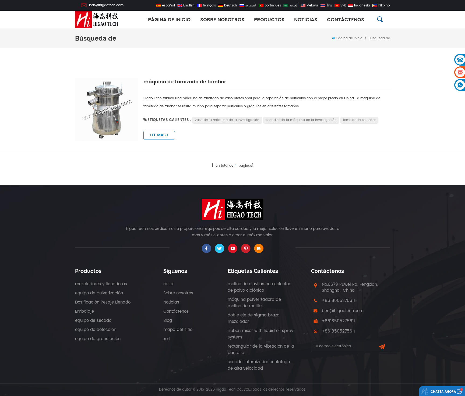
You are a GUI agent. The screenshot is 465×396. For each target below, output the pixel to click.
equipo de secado (93, 320)
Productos (269, 20)
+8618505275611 (338, 300)
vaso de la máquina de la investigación (227, 120)
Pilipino (384, 5)
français (209, 5)
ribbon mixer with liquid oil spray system (260, 334)
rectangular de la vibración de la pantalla (261, 349)
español (168, 5)
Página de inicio (169, 20)
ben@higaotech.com (106, 5)
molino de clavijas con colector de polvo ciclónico (259, 287)
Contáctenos (345, 20)
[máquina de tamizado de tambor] (106, 109)
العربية (293, 5)
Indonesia (362, 5)
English (189, 5)
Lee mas (158, 135)
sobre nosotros (222, 20)
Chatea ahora (443, 391)
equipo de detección (95, 329)
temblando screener (359, 120)
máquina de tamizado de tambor (184, 82)
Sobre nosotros (178, 293)
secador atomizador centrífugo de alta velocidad (259, 365)
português (273, 5)
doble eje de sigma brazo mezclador (253, 318)
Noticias (305, 20)
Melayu (312, 5)
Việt (343, 5)
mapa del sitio (177, 329)
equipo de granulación (98, 339)
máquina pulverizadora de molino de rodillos (254, 302)
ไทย (329, 5)
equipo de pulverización (99, 293)
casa (168, 284)
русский (250, 5)
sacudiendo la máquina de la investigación (301, 120)
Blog (167, 320)
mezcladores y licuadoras (101, 284)
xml (166, 339)
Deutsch (230, 5)
